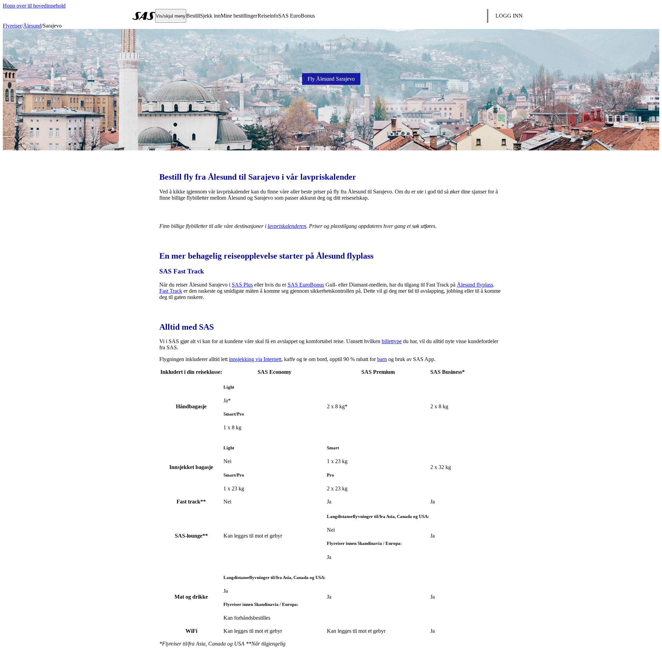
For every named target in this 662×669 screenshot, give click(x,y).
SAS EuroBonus (306, 285)
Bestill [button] (193, 16)
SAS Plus (242, 285)
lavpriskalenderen (287, 226)
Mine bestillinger (239, 16)
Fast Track (170, 291)
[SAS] (143, 16)
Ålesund (32, 26)
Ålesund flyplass (475, 285)
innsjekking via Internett (255, 359)
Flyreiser (12, 26)
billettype (392, 341)
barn (382, 359)
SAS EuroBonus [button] (296, 16)
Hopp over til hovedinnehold (34, 6)
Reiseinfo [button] (268, 16)
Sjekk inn (210, 16)
